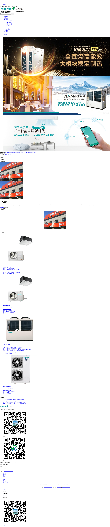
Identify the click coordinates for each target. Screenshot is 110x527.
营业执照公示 (5, 482)
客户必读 (4, 474)
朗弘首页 (7, 154)
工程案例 (11, 154)
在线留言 (4, 480)
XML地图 (68, 487)
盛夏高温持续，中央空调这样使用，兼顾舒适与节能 (13, 401)
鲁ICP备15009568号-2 (8, 471)
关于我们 (4, 2)
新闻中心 (4, 476)
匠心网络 (59, 487)
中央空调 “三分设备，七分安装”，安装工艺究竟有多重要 (14, 403)
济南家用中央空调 (24, 152)
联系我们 (4, 4)
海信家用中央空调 (9, 152)
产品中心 (4, 475)
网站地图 (64, 487)
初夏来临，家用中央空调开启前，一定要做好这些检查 (14, 402)
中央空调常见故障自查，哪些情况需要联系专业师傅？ (14, 399)
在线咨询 (2, 207)
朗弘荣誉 (4, 479)
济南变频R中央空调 (32, 152)
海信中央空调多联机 (17, 152)
